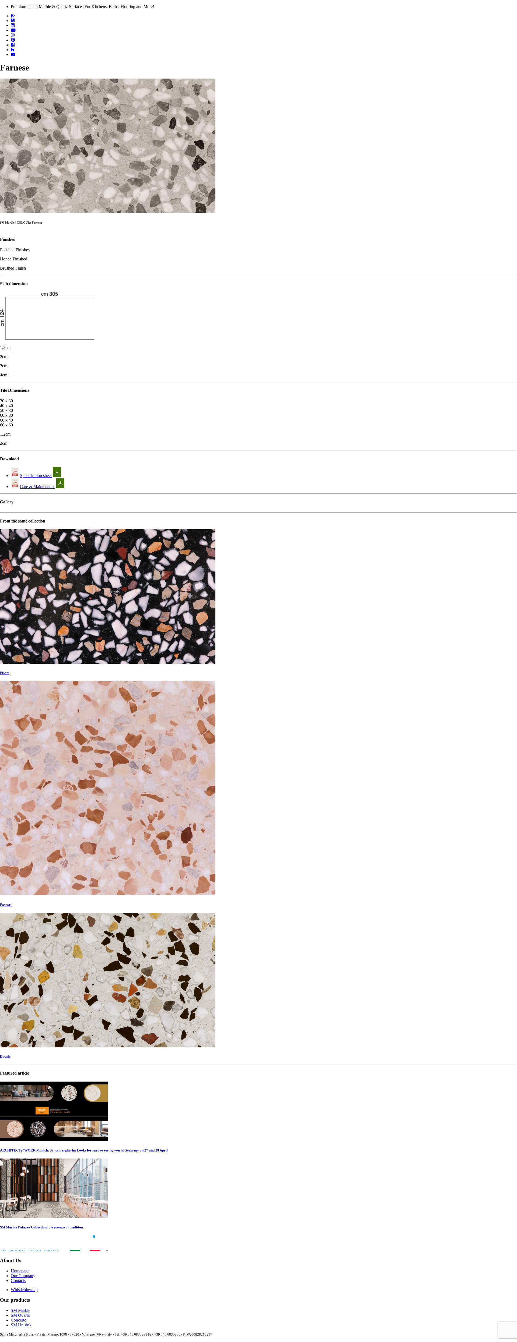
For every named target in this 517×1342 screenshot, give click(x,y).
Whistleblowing (24, 1289)
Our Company (23, 1275)
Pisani (4, 673)
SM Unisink (21, 1325)
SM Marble (20, 1310)
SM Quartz (20, 1315)
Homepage (20, 1271)
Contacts (18, 1280)
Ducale (5, 1056)
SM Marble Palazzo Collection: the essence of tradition (41, 1227)
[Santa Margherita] (54, 1250)
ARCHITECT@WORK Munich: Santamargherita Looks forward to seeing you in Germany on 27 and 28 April (84, 1150)
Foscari (6, 905)
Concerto (18, 1320)
